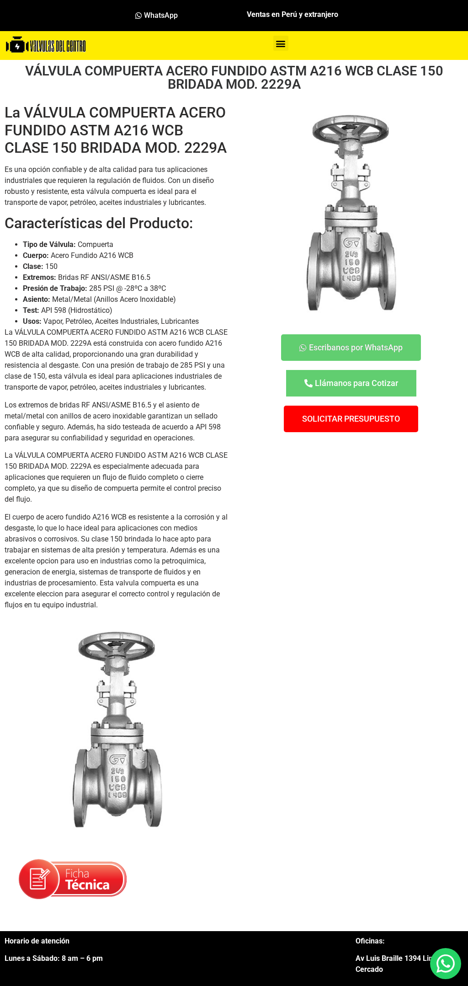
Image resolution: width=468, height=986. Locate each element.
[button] (280, 43)
